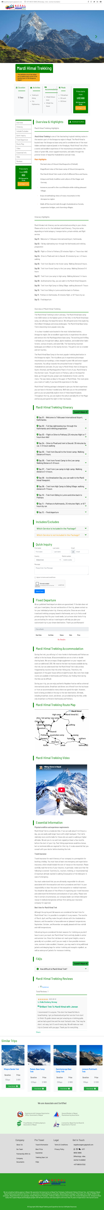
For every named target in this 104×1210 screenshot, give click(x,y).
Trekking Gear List (42, 1157)
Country (37, 556)
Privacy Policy (59, 1149)
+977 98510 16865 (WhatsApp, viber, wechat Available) (43, 2)
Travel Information (42, 1144)
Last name (56, 548)
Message (37, 564)
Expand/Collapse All (80, 412)
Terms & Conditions (61, 1144)
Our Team (19, 1149)
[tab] (62, 419)
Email (73, 548)
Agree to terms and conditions (46, 577)
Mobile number (66, 556)
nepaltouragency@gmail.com (12, 2)
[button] (8, 36)
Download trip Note (78, 122)
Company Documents (20, 1160)
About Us (19, 1144)
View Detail (11, 1086)
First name (38, 548)
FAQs (37, 1162)
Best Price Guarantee (39, 1151)
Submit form (39, 591)
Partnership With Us (23, 1154)
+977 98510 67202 (80, 1164)
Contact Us (80, 108)
